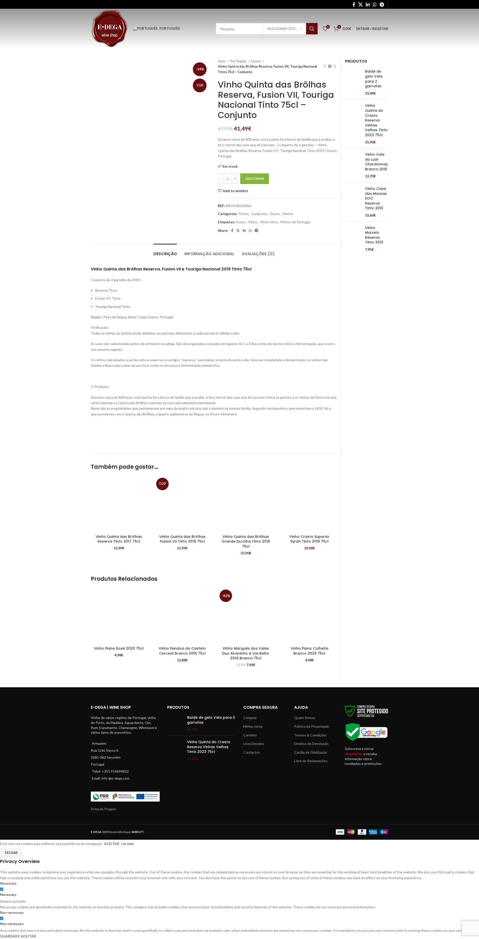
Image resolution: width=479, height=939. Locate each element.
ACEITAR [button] (111, 843)
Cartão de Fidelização (310, 752)
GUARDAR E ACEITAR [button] (18, 936)
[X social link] (360, 4)
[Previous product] (324, 66)
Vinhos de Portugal (295, 222)
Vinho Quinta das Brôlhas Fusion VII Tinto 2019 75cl (182, 539)
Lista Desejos (253, 743)
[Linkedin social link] (367, 4)
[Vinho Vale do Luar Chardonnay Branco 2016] (353, 165)
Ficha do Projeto (103, 809)
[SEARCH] (312, 28)
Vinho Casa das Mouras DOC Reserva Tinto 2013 (376, 198)
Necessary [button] (8, 883)
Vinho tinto (269, 222)
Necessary (8, 894)
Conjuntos (259, 214)
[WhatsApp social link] (374, 4)
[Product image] (119, 504)
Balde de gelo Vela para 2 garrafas (373, 79)
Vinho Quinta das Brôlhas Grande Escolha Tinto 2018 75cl (246, 541)
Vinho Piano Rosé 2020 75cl (119, 648)
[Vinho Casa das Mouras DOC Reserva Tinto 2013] (353, 202)
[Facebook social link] (354, 4)
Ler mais (127, 843)
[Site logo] (109, 28)
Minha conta (252, 726)
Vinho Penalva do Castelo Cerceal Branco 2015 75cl (182, 651)
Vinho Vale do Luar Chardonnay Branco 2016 (376, 162)
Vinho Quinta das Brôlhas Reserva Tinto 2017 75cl (119, 539)
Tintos (243, 214)
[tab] (165, 251)
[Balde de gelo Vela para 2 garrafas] (353, 82)
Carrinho (250, 735)
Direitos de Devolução (311, 743)
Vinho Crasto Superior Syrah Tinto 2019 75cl (309, 539)
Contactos (251, 752)
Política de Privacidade (311, 726)
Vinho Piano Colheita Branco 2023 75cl (309, 651)
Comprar (250, 717)
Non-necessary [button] (12, 912)
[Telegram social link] (381, 4)
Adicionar (254, 179)
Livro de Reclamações (311, 761)
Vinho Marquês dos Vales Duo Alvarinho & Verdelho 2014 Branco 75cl (245, 653)
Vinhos (287, 214)
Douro (256, 61)
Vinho (252, 222)
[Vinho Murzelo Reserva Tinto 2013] (353, 239)
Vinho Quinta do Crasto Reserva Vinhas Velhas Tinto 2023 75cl (376, 120)
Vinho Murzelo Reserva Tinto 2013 (374, 235)
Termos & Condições (310, 735)
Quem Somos (304, 717)
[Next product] (334, 66)
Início (222, 61)
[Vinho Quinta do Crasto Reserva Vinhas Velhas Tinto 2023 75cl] (353, 123)
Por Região (239, 61)
